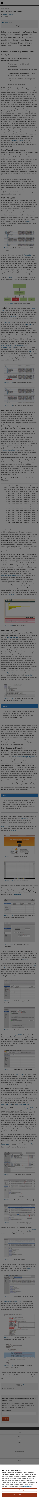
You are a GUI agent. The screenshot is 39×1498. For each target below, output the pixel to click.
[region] (19, 1481)
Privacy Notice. (28, 1486)
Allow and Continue (19, 1495)
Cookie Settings (19, 1490)
